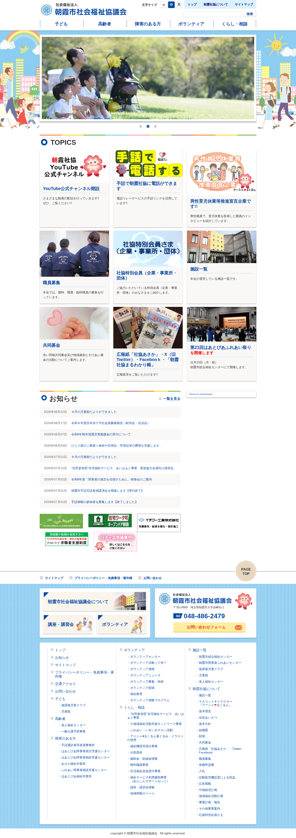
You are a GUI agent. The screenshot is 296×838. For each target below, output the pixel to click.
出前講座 (136, 752)
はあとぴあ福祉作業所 (76, 776)
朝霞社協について (216, 4)
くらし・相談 (235, 23)
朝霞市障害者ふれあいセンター (220, 662)
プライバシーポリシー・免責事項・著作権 (103, 577)
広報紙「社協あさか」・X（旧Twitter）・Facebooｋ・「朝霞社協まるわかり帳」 (148, 359)
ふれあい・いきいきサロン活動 (151, 730)
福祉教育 (136, 694)
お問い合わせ (152, 577)
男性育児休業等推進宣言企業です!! (220, 204)
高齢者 (104, 23)
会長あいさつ (208, 717)
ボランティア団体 (142, 688)
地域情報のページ (142, 793)
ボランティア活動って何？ (148, 662)
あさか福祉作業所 (73, 763)
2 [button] (148, 126)
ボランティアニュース (145, 675)
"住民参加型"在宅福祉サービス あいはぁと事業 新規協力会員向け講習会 (122, 468)
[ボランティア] (122, 631)
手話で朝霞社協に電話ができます (147, 186)
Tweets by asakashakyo (201, 394)
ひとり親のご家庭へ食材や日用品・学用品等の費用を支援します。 (116, 445)
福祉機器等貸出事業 (144, 746)
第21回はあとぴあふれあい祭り (220, 347)
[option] (148, 78)
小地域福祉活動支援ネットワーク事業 (156, 724)
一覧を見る (172, 398)
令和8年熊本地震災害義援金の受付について (101, 434)
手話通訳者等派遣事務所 (78, 745)
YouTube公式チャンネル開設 (71, 188)
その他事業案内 (209, 808)
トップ (192, 4)
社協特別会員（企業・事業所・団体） (147, 275)
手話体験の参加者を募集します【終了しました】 (104, 502)
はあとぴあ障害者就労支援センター (85, 751)
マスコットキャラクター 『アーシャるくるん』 (214, 703)
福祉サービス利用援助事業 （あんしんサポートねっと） (148, 779)
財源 (202, 736)
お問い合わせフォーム (206, 627)
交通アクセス (65, 684)
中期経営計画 (208, 790)
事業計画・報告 (209, 802)
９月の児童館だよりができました (94, 411)
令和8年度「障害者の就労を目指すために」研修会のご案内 (111, 479)
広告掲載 (205, 783)
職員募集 (51, 282)
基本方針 (205, 724)
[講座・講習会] (68, 631)
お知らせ (62, 657)
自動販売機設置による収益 (217, 777)
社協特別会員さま (211, 815)
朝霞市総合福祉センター (215, 656)
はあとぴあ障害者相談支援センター (85, 757)
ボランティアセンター (145, 656)
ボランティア (191, 23)
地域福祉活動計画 (211, 796)
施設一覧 (199, 269)
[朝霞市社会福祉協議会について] (95, 608)
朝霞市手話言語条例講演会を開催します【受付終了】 (107, 490)
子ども (61, 23)
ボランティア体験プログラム (150, 700)
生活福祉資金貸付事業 (145, 771)
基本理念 (205, 711)
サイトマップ (244, 4)
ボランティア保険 (142, 669)
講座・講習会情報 (142, 787)
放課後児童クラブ (73, 705)
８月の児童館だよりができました (94, 457)
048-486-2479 (204, 616)
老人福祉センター (73, 725)
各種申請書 (206, 764)
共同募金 (51, 345)
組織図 (203, 730)
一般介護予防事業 (73, 731)
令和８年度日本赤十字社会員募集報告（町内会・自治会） (110, 423)
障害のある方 (148, 23)
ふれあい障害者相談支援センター (84, 770)
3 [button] (155, 126)
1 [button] (140, 126)
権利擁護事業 (139, 764)
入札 (202, 771)
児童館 (65, 711)
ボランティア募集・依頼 (147, 681)
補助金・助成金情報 (144, 758)
